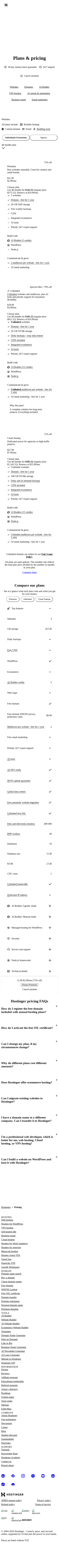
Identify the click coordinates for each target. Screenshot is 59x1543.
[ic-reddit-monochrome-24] (53, 1476)
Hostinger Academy (10, 1457)
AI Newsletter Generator (13, 1351)
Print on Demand (9, 1339)
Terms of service (43, 1504)
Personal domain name (12, 1305)
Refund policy (8, 1504)
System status (7, 1397)
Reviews (5, 1373)
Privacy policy (44, 1500)
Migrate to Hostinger (11, 1359)
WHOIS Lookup (9, 1289)
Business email (8, 1235)
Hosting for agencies (11, 1247)
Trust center (6, 1401)
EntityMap (6, 1409)
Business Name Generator (13, 1347)
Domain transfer (9, 1297)
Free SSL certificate (10, 1293)
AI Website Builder (10, 1323)
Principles (6, 1443)
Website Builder (8, 1319)
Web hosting (7, 1220)
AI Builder (6, 1315)
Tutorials (5, 1449)
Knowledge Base (9, 1453)
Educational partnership (12, 1381)
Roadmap (5, 1393)
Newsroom (6, 1423)
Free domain (7, 1285)
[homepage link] (6, 5)
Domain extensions (10, 1301)
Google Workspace (10, 1267)
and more (27, 1519)
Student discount (9, 1435)
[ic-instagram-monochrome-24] (23, 1476)
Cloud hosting (8, 1239)
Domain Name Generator (13, 1335)
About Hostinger (9, 1415)
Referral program (9, 1385)
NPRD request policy (11, 1500)
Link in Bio (6, 1343)
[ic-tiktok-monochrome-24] (3, 1484)
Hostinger (6, 1207)
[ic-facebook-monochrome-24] (13, 1476)
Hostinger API (8, 1363)
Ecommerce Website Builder (14, 1327)
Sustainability (7, 1439)
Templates (6, 1331)
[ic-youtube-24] (43, 1476)
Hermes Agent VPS (10, 1255)
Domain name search (11, 1273)
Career (4, 1427)
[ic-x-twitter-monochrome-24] (33, 1476)
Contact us (6, 1461)
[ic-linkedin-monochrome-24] (3, 1476)
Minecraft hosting (9, 1251)
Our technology (8, 1419)
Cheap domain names (11, 1281)
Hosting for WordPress (12, 1224)
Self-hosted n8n (8, 1231)
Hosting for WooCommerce (14, 1243)
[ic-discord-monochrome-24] (13, 1484)
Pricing (4, 1369)
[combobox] (30, 147)
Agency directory (9, 1389)
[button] (29, 1009)
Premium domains (9, 1309)
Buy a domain (8, 1277)
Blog (3, 1431)
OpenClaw (6, 1259)
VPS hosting (7, 1228)
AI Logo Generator (10, 1355)
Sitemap (5, 1405)
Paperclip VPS (8, 1263)
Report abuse (7, 1465)
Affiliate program (9, 1377)
